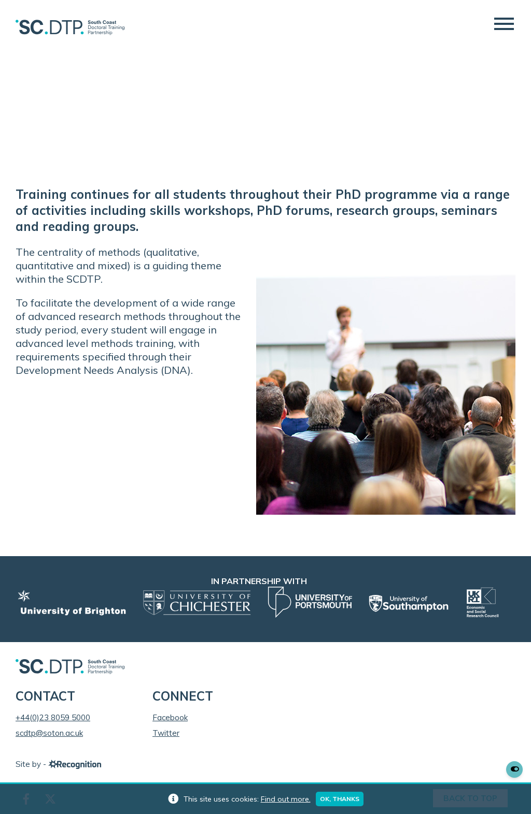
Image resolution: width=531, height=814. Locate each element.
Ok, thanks (339, 799)
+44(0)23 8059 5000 (53, 717)
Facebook (170, 717)
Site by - (32, 764)
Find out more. (286, 799)
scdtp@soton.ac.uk (49, 733)
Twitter (165, 733)
